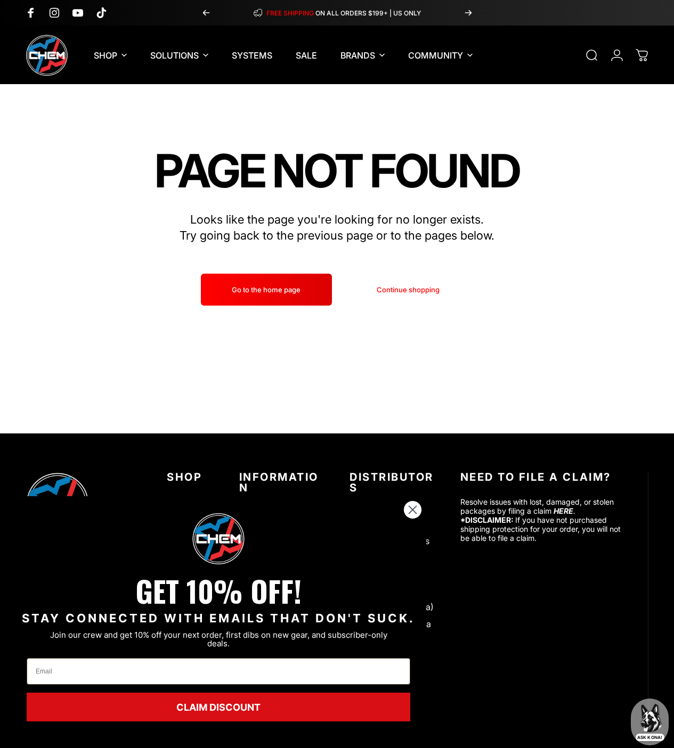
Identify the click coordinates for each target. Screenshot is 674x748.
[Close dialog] (412, 509)
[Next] (468, 13)
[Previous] (206, 13)
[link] (218, 538)
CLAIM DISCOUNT (218, 707)
